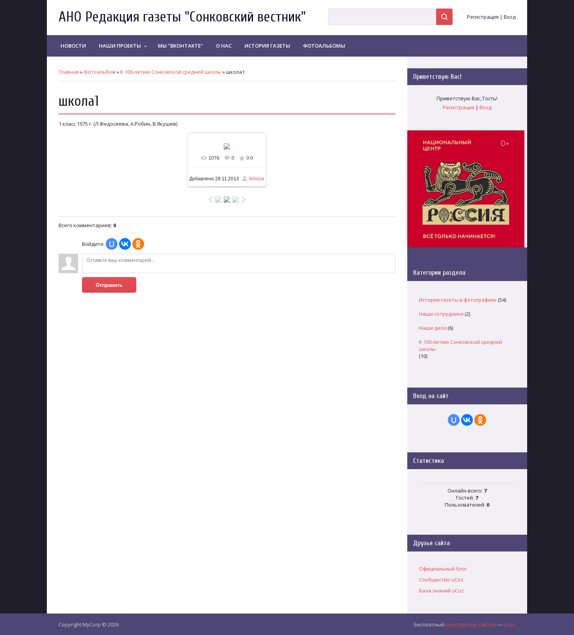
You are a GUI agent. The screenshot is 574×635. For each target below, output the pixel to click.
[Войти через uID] (112, 244)
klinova (256, 178)
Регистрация (483, 16)
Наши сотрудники (441, 313)
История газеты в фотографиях (458, 299)
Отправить (109, 285)
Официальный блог (443, 568)
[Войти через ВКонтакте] (125, 244)
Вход (510, 16)
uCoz (509, 624)
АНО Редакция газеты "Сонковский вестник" (182, 17)
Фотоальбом (100, 71)
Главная (69, 71)
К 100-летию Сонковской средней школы (170, 71)
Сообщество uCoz (441, 579)
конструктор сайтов (471, 624)
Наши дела (432, 327)
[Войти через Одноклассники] (138, 244)
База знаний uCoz (441, 590)
